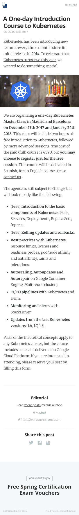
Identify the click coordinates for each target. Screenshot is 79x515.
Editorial (39, 398)
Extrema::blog (11, 510)
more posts (32, 405)
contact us (12, 177)
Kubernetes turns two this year (30, 60)
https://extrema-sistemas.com (41, 420)
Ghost (72, 510)
